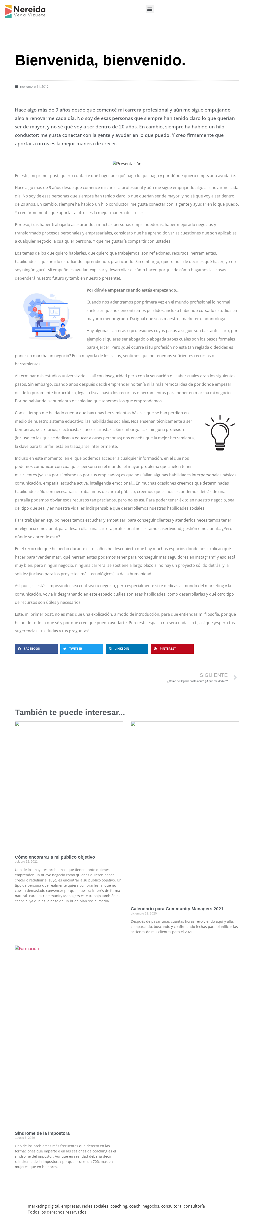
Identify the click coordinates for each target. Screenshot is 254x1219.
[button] (150, 9)
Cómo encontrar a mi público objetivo (55, 857)
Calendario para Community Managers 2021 (177, 908)
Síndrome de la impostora (42, 1133)
